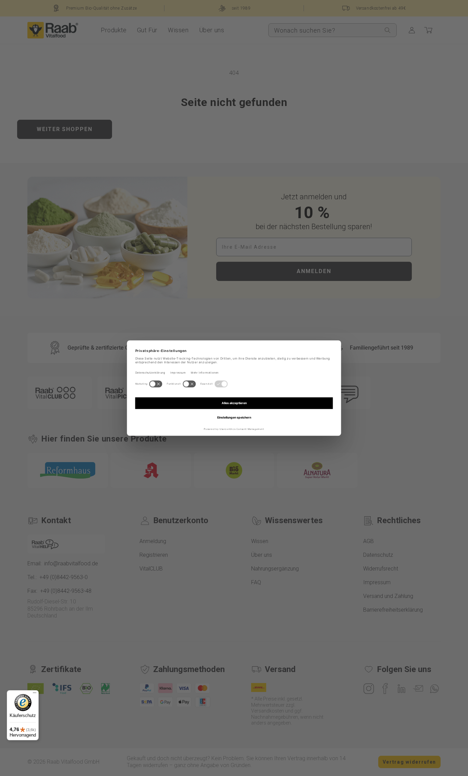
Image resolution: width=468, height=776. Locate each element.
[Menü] (34, 694)
